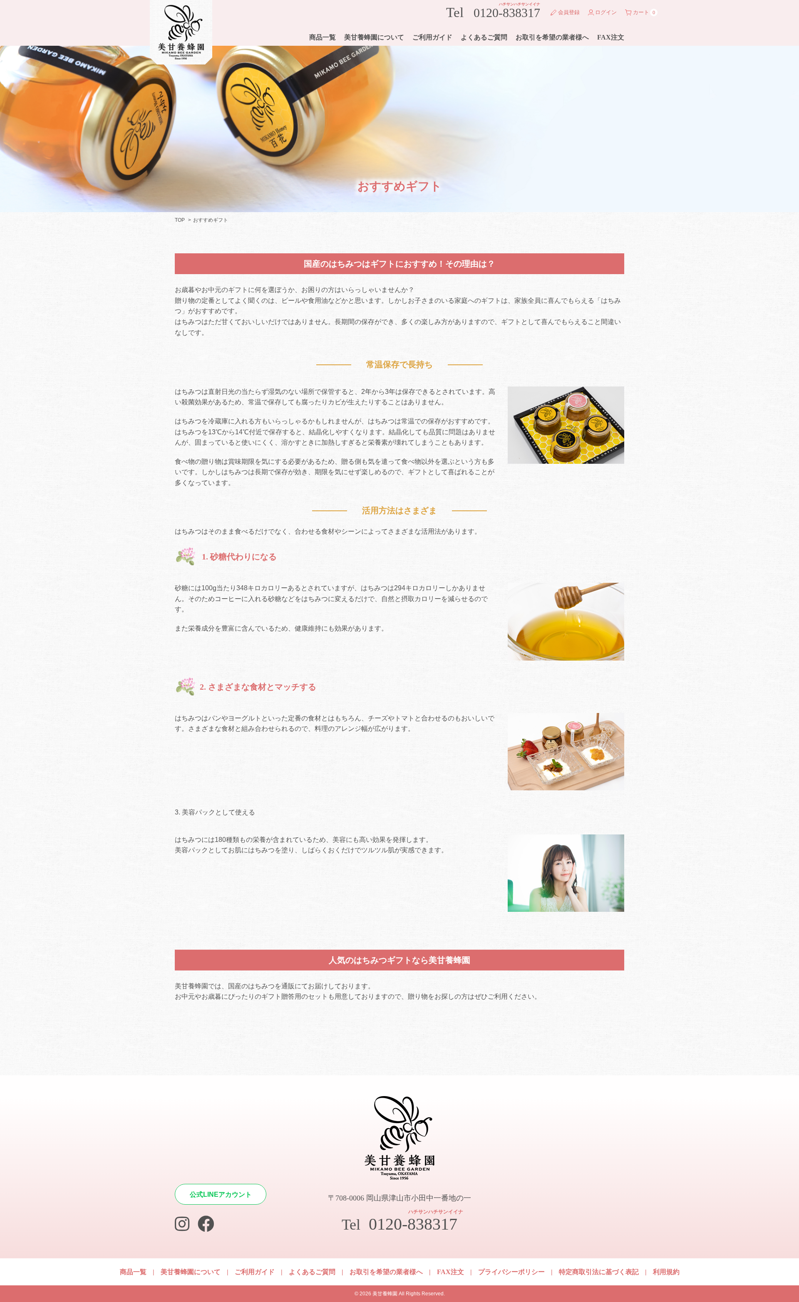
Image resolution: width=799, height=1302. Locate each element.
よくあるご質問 (484, 37)
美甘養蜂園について (374, 37)
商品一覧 (322, 37)
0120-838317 (493, 11)
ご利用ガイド (432, 37)
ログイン (606, 12)
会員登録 (569, 12)
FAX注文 (610, 37)
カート (641, 12)
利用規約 (666, 1271)
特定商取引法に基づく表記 (599, 1271)
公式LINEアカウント (221, 1194)
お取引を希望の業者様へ (552, 37)
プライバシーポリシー (511, 1271)
